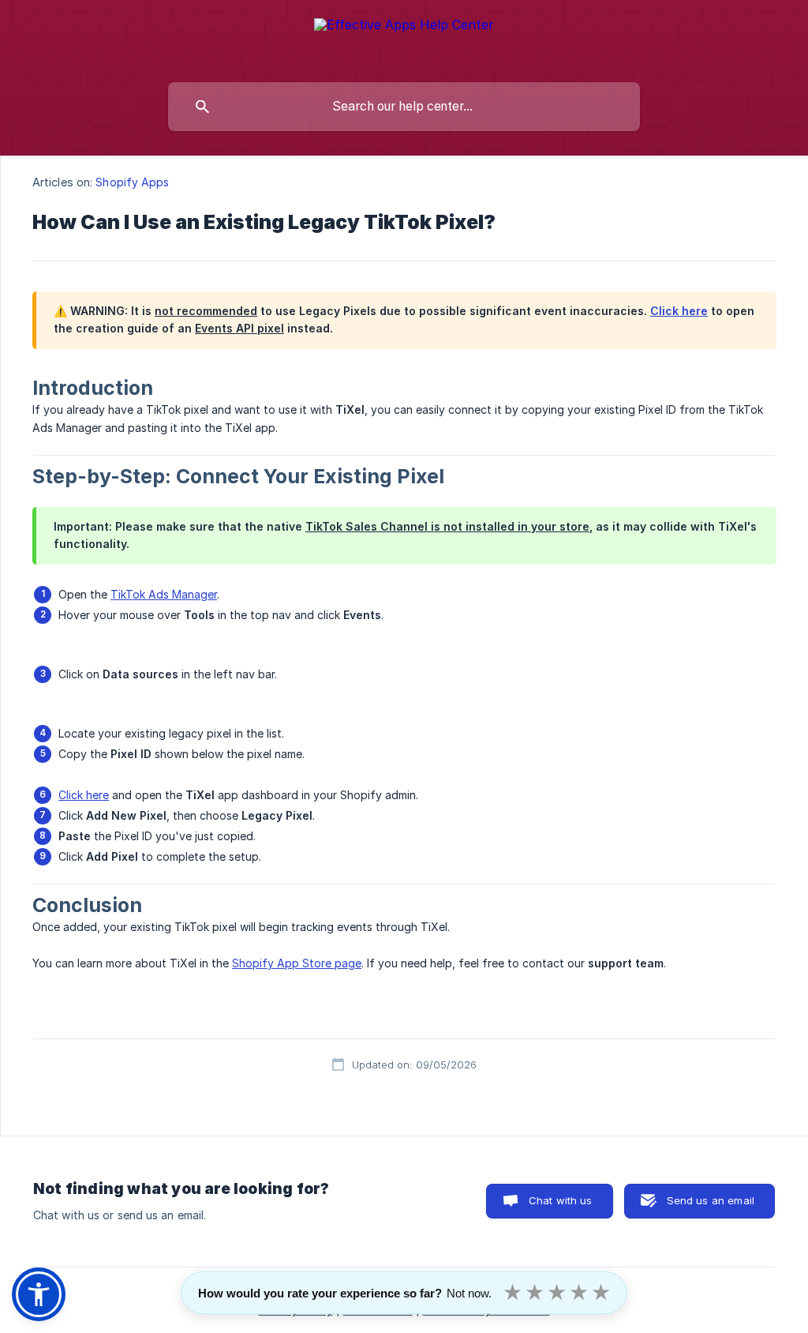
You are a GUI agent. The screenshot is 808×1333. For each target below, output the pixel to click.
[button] (39, 1294)
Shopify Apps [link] (132, 182)
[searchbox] (404, 106)
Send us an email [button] (710, 1200)
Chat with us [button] (561, 1200)
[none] (404, 37)
